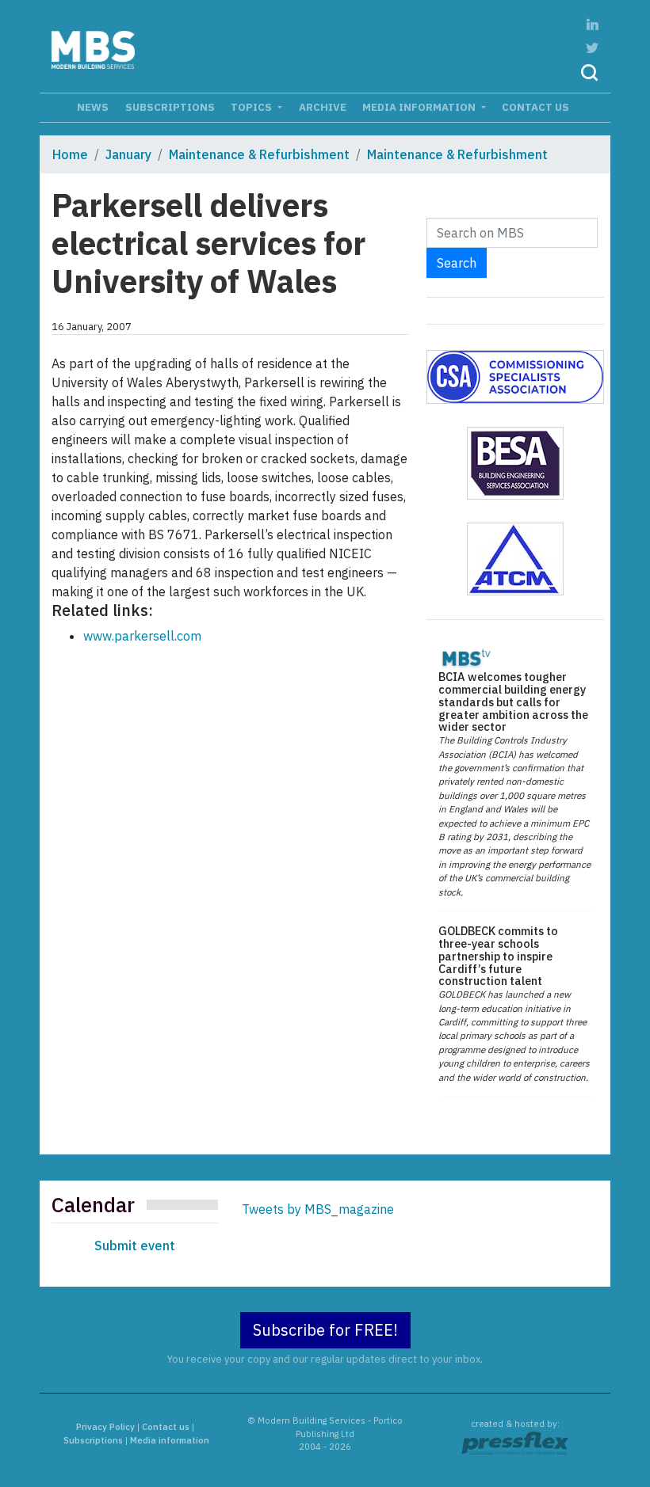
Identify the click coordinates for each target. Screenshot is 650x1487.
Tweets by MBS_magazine (318, 1209)
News (93, 107)
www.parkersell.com (142, 636)
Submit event (134, 1245)
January (128, 154)
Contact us (535, 107)
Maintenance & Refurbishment (259, 154)
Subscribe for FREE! (325, 1330)
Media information (420, 107)
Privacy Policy (105, 1426)
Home (70, 154)
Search (456, 263)
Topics (252, 107)
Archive (322, 107)
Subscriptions (170, 107)
